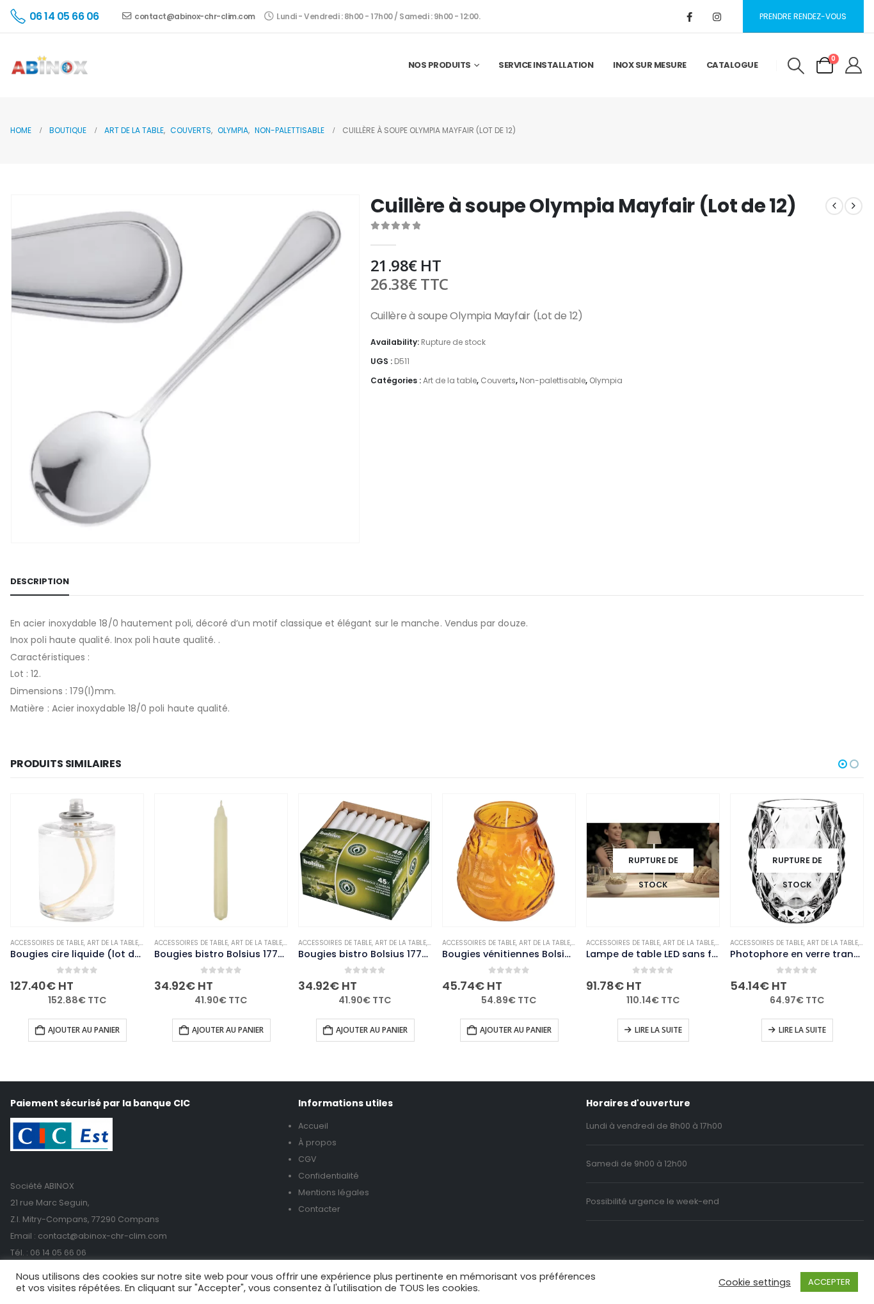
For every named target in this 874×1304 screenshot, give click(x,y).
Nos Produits (439, 65)
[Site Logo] (49, 65)
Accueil (313, 1125)
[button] (796, 66)
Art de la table (450, 380)
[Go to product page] (77, 860)
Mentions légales (333, 1192)
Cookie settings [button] (755, 1282)
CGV (307, 1159)
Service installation (545, 65)
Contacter (319, 1209)
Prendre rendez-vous (802, 16)
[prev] (834, 206)
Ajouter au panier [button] (84, 1029)
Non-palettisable (552, 380)
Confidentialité (328, 1175)
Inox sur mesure (650, 65)
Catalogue (732, 65)
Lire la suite (658, 1029)
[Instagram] (717, 17)
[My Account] (854, 65)
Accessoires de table (47, 943)
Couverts (498, 380)
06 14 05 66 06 (58, 1252)
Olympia (606, 380)
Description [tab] (39, 581)
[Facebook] (690, 17)
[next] (853, 206)
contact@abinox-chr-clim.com (194, 16)
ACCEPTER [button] (829, 1282)
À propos (317, 1142)
